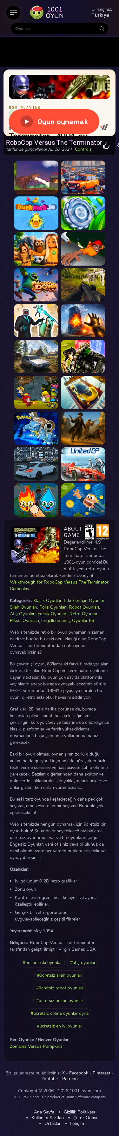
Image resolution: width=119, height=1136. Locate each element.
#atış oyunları (83, 963)
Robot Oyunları (84, 607)
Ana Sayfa (44, 1112)
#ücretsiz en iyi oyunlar (59, 1026)
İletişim (77, 1123)
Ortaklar (52, 1123)
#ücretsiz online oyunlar (59, 1001)
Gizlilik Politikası (79, 1112)
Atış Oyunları (23, 614)
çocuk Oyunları (52, 614)
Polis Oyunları (53, 607)
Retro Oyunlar (83, 614)
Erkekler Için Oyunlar (84, 601)
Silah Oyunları (23, 607)
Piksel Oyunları (24, 621)
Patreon (70, 1079)
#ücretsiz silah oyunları (59, 975)
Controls (83, 149)
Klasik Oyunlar (47, 601)
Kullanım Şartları (47, 1118)
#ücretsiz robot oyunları (59, 988)
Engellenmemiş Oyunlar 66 (67, 621)
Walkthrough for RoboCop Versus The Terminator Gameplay (59, 585)
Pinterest (101, 1073)
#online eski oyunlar (42, 963)
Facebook (78, 1073)
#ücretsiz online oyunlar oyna (60, 1013)
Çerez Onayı (85, 1118)
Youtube (50, 1079)
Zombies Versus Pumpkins (36, 1046)
